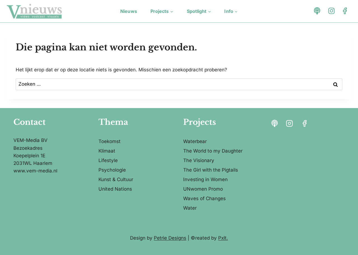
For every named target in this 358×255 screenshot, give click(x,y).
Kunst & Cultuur (115, 179)
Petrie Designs (170, 238)
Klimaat (106, 151)
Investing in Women (205, 179)
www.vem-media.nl (35, 171)
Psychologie (112, 170)
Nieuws (128, 11)
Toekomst (109, 141)
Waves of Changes (204, 198)
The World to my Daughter (212, 151)
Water (190, 208)
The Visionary (198, 160)
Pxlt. (223, 238)
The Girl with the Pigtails (210, 170)
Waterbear (195, 141)
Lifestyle (108, 160)
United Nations (115, 189)
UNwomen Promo (203, 189)
